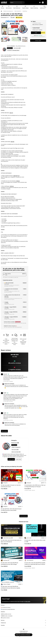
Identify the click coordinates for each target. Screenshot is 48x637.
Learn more (18, 459)
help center (27, 601)
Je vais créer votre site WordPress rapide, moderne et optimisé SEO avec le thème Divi (34, 564)
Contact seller (38, 40)
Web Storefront (17, 11)
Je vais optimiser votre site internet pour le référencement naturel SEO (11, 509)
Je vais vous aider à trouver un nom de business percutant (10, 486)
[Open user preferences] (45, 2)
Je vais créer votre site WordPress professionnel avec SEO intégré (9, 563)
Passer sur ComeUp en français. (23, 634)
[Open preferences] (40, 2)
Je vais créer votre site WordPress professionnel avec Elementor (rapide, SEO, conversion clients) (10, 588)
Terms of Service (23, 632)
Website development (8, 11)
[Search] (23, 2)
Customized (36, 28)
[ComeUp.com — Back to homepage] (4, 2)
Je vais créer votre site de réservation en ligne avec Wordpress (11, 541)
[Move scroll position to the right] (45, 7)
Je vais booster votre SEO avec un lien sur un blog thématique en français (35, 486)
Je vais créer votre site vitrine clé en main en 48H (34, 541)
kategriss (13, 46)
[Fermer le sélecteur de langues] (31, 634)
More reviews (4, 431)
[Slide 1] (16, 39)
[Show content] (45, 620)
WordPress (25, 11)
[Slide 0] (5, 39)
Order (36, 32)
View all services (23, 516)
